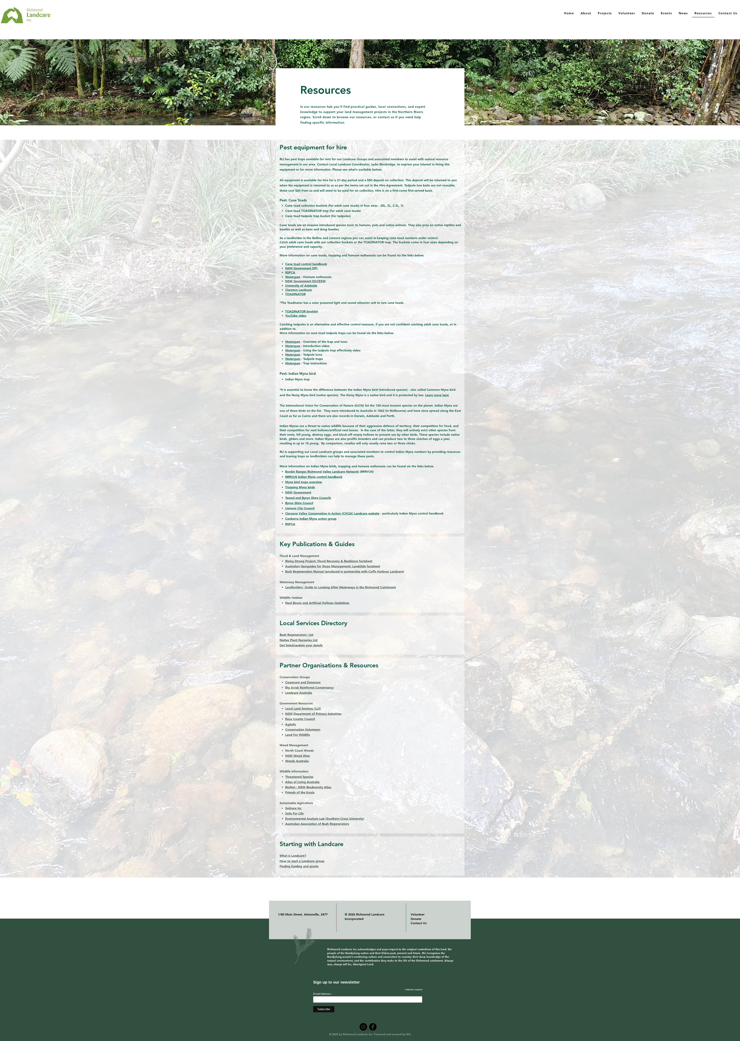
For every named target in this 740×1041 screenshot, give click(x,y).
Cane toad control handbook (306, 264)
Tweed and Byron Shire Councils (308, 498)
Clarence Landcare (298, 290)
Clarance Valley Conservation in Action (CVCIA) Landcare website (332, 513)
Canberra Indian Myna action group (310, 518)
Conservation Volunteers (302, 729)
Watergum (292, 277)
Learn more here (437, 395)
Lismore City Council (299, 508)
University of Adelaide (301, 285)
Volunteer (418, 914)
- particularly (389, 513)
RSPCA (290, 272)
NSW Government (298, 492)
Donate (416, 919)
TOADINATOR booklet (301, 311)
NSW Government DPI (301, 268)
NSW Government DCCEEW (305, 281)
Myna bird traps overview (303, 482)
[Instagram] (363, 1027)
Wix (408, 1034)
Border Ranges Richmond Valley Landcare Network (322, 471)
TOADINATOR (295, 294)
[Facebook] (373, 1027)
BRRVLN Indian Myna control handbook (313, 477)
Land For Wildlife (297, 735)
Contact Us (419, 923)
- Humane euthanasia (316, 277)
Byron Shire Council (299, 503)
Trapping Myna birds (300, 487)
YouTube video (295, 316)
